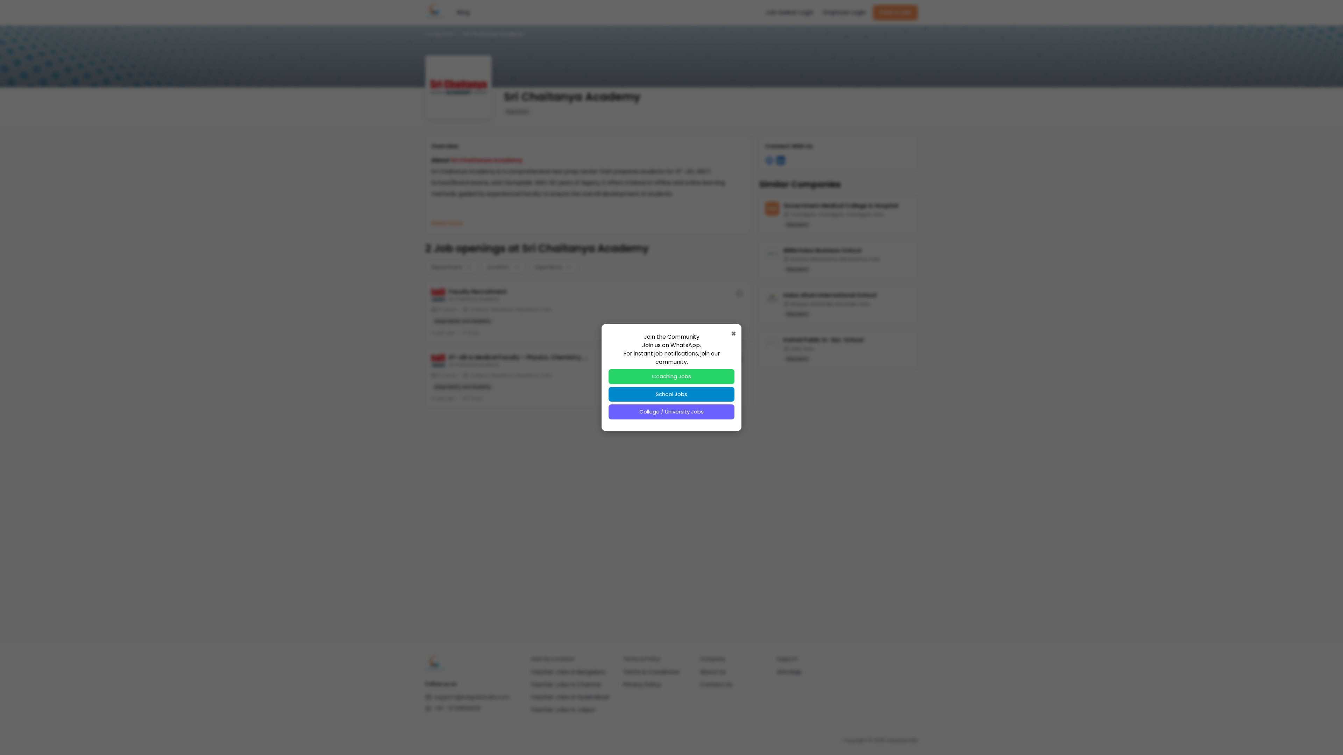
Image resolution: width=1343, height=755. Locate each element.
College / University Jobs (671, 411)
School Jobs (671, 394)
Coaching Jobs (671, 376)
